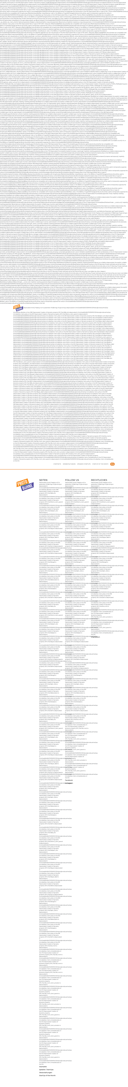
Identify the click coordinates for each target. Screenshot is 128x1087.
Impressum (95, 637)
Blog (112, 464)
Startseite (57, 464)
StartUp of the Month (47, 1075)
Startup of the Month (100, 464)
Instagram (69, 783)
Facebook (69, 780)
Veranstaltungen (69, 464)
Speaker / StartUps (84, 464)
